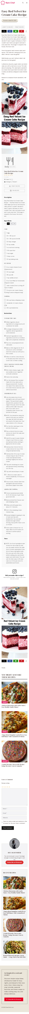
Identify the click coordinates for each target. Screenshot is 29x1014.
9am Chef (10, 3)
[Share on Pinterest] (21, 31)
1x (8, 223)
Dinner (5, 702)
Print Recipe (19, 27)
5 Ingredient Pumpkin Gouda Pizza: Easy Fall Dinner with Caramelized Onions (14, 736)
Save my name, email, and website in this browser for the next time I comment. (15, 822)
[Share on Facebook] (9, 31)
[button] (23, 3)
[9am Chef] (3, 3)
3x (14, 223)
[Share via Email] (15, 31)
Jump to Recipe (7, 27)
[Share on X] (4, 31)
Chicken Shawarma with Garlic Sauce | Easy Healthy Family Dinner (14, 706)
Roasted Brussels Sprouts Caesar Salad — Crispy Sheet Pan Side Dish (14, 956)
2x (11, 223)
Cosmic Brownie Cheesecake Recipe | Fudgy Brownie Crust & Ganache (13, 765)
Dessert (5, 761)
